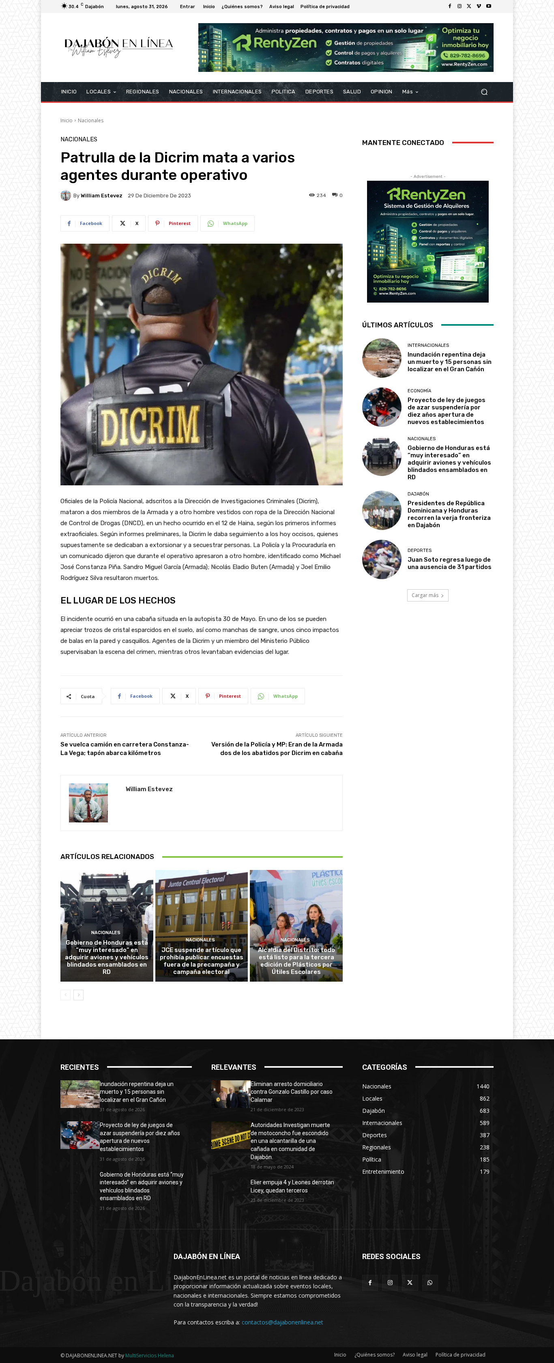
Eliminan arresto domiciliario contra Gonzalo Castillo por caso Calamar (292, 1092)
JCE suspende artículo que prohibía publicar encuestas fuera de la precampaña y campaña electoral (201, 961)
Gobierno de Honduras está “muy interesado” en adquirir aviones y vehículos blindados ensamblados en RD (106, 957)
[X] (469, 6)
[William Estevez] (66, 195)
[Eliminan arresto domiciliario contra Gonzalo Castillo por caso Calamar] (231, 1094)
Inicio (66, 120)
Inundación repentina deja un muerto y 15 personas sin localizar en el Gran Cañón (450, 362)
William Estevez (101, 195)
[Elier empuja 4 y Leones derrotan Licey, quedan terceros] (231, 1192)
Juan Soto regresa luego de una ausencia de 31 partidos (450, 563)
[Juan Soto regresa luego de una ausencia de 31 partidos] (382, 559)
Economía (419, 391)
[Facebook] (450, 6)
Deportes (420, 550)
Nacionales (90, 120)
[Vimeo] (479, 6)
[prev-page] (65, 995)
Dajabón (418, 494)
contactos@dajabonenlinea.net (282, 1322)
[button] (484, 91)
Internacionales (428, 345)
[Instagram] (459, 6)
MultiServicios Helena (149, 1355)
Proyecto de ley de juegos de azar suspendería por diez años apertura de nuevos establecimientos (446, 411)
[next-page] (78, 995)
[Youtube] (489, 6)
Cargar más (425, 595)
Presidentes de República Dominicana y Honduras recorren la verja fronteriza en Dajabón (449, 514)
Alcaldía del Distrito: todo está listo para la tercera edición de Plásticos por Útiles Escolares (296, 961)
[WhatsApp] (430, 1283)
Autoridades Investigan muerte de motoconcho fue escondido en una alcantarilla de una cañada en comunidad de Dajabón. (290, 1141)
